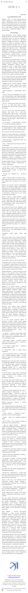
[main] (14, 7)
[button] (1, 2)
